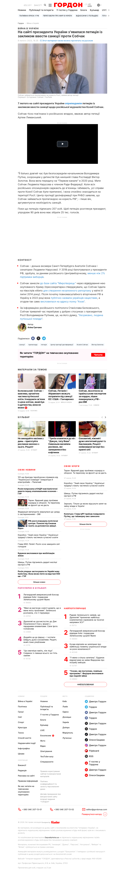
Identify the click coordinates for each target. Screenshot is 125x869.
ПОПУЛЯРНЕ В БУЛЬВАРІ (32, 588)
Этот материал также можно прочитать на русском (67, 40)
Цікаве (21, 753)
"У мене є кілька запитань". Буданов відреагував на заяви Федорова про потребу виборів (87, 660)
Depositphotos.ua (52, 837)
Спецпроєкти (46, 761)
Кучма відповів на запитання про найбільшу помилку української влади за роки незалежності (88, 646)
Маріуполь (67, 732)
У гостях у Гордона (67, 10)
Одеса (65, 712)
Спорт (21, 722)
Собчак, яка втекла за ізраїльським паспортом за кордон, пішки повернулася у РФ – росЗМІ (92, 396)
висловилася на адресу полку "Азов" (63, 301)
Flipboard (94, 751)
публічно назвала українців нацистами (74, 297)
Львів (65, 706)
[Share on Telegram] (44, 339)
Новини (22, 10)
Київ (64, 701)
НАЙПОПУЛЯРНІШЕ (75, 608)
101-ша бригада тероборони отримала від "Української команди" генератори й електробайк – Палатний (38, 479)
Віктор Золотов (97, 345)
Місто (64, 696)
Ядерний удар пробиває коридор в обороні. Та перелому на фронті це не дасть (85, 473)
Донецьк (66, 717)
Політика (33, 411)
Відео (43, 746)
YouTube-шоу (46, 756)
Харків (65, 722)
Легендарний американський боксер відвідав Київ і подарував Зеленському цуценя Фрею (87, 633)
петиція (44, 345)
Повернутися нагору (92, 814)
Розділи (43, 696)
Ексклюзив (45, 735)
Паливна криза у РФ (29, 16)
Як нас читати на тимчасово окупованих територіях (26, 790)
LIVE (42, 730)
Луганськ (67, 738)
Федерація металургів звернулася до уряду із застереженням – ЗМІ (39, 513)
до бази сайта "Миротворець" (58, 283)
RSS (91, 756)
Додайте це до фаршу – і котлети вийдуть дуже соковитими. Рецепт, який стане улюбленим (40, 639)
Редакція (22, 770)
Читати (98, 354)
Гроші (21, 712)
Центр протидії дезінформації (62, 345)
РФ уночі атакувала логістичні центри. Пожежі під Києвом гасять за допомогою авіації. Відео (38, 524)
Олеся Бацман (97, 740)
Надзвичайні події (27, 743)
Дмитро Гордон (97, 701)
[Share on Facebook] (33, 339)
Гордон (21, 23)
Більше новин (39, 582)
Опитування (46, 751)
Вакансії (22, 765)
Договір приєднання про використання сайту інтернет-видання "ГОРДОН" (50, 798)
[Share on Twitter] (38, 339)
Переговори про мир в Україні (57, 16)
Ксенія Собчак (82, 345)
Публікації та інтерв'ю (41, 10)
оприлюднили (73, 103)
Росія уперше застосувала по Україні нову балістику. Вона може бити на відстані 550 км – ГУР (39, 573)
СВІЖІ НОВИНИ (26, 470)
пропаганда (32, 345)
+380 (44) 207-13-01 (32, 809)
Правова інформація (28, 781)
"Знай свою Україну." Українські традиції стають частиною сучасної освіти (84, 484)
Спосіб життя (24, 738)
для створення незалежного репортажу (67, 290)
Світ (20, 717)
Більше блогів (85, 524)
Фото (42, 741)
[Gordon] (68, 5)
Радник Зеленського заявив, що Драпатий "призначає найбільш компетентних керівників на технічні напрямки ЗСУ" (87, 618)
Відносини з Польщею (87, 16)
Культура (22, 727)
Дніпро (66, 727)
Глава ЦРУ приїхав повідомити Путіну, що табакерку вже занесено (84, 515)
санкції (22, 345)
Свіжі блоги (71, 466)
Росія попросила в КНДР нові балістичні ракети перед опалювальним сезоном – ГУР (37, 491)
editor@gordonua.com (96, 809)
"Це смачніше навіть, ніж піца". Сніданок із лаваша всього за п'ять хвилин (40, 653)
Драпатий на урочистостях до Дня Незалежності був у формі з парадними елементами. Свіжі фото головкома (40, 625)
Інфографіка (24, 748)
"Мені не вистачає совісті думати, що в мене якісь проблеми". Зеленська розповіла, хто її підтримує (42, 610)
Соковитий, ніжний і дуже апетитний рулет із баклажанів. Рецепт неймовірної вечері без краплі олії (92, 444)
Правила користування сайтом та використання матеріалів (50, 773)
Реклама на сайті (26, 775)
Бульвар (94, 10)
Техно (21, 732)
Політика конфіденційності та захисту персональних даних (49, 785)
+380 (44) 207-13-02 (64, 809)
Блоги (83, 10)
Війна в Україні (33, 23)
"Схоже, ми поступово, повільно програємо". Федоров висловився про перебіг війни (86, 673)
